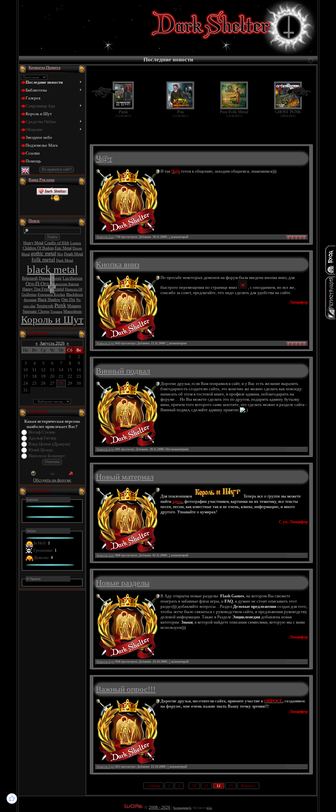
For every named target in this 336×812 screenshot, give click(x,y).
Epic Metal (63, 248)
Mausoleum (72, 311)
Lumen (75, 243)
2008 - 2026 (159, 807)
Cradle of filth (56, 242)
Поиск (34, 221)
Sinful (59, 289)
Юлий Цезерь (41, 449)
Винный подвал (123, 370)
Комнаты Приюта (44, 67)
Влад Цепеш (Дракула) (49, 443)
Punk (60, 305)
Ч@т (104, 158)
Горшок (56, 311)
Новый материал (125, 476)
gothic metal (43, 253)
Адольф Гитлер (42, 438)
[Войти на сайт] (330, 260)
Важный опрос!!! (126, 689)
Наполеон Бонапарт (47, 455)
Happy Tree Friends (37, 289)
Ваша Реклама (41, 180)
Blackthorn (74, 294)
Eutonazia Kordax (51, 294)
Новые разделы (123, 582)
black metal (52, 269)
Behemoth (30, 278)
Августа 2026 (52, 343)
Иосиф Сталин (42, 432)
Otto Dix (68, 299)
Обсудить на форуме (52, 480)
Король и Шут (52, 319)
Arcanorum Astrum (64, 284)
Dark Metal (64, 260)
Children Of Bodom (38, 248)
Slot (60, 254)
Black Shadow (49, 299)
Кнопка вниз (117, 264)
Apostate (30, 300)
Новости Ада (105, 237)
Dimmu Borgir (50, 278)
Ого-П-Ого (37, 283)
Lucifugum (72, 278)
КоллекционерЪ (182, 807)
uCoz (209, 807)
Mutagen (74, 306)
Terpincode (44, 306)
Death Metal (73, 254)
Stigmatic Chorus (36, 311)
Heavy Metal (33, 243)
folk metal (43, 260)
